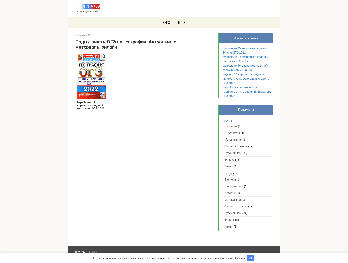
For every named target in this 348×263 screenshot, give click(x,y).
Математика (232, 139)
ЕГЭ (181, 22)
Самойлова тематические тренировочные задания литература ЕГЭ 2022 (247, 92)
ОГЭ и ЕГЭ (87, 6)
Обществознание (236, 146)
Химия (228, 166)
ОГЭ (167, 22)
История (230, 193)
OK (250, 258)
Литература (232, 133)
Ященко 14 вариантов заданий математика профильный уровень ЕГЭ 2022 (246, 79)
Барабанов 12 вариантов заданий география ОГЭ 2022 (91, 105)
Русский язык (233, 153)
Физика (229, 159)
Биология (230, 126)
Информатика (233, 186)
